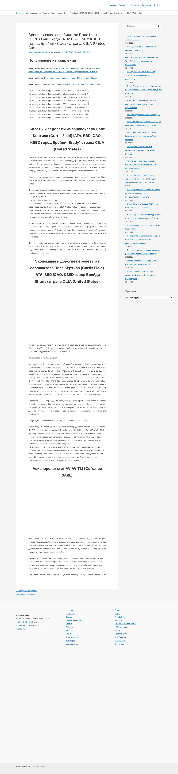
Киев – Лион (49, 78)
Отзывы (69, 634)
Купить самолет (73, 637)
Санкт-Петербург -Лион (91, 84)
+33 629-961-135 (24, 622)
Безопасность (121, 634)
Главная (112, 5)
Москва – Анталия (89, 72)
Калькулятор (120, 640)
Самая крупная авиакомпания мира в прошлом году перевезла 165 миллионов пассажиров (142, 239)
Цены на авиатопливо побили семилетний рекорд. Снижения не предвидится (140, 275)
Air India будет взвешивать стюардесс (143, 115)
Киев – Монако (77, 78)
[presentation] (126, 5)
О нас (117, 610)
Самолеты (70, 613)
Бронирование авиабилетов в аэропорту (46, 52)
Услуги (122, 5)
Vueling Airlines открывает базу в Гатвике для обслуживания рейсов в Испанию (141, 136)
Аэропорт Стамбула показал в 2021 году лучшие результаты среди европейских (141, 104)
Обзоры (69, 617)
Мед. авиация (72, 644)
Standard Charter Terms (125, 624)
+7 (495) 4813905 (24, 625)
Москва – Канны (68, 68)
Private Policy (121, 617)
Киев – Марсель (62, 78)
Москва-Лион (41, 72)
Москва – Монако (83, 68)
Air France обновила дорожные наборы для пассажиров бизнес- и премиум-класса (140, 164)
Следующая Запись (26, 594)
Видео (157, 5)
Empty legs (119, 644)
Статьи (69, 624)
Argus (117, 613)
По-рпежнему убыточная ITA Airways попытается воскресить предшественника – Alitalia (142, 193)
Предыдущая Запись (26, 591)
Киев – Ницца (91, 78)
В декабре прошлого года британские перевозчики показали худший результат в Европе (143, 90)
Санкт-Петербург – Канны (67, 84)
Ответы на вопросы (74, 620)
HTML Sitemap (121, 627)
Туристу (69, 627)
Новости (135, 5)
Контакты (146, 5)
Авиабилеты (120, 637)
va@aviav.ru (21, 629)
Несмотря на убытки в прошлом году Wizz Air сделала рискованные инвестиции (141, 61)
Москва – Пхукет (73, 72)
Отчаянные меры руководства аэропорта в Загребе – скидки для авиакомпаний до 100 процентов (140, 179)
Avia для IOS (120, 620)
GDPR (117, 630)
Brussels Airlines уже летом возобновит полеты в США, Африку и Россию (141, 150)
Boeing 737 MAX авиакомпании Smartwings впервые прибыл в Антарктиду (140, 75)
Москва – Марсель (56, 72)
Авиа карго (70, 640)
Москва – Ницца (53, 68)
